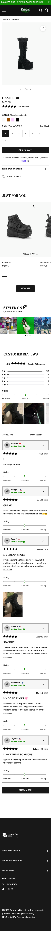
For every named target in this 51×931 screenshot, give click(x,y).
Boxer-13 (6, 263)
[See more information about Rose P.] (43, 541)
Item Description (12, 169)
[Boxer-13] (19, 229)
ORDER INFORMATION (12, 861)
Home (5, 19)
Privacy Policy (28, 914)
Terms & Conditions (11, 914)
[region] (25, 413)
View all (25, 288)
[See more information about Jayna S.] (43, 740)
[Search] (41, 10)
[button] (15, 106)
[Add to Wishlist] (34, 206)
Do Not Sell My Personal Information (19, 917)
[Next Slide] (46, 413)
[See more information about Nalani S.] (43, 628)
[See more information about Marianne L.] (43, 684)
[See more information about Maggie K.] (43, 491)
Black (3, 119)
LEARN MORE (8, 871)
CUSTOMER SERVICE (11, 851)
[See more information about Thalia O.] (43, 445)
